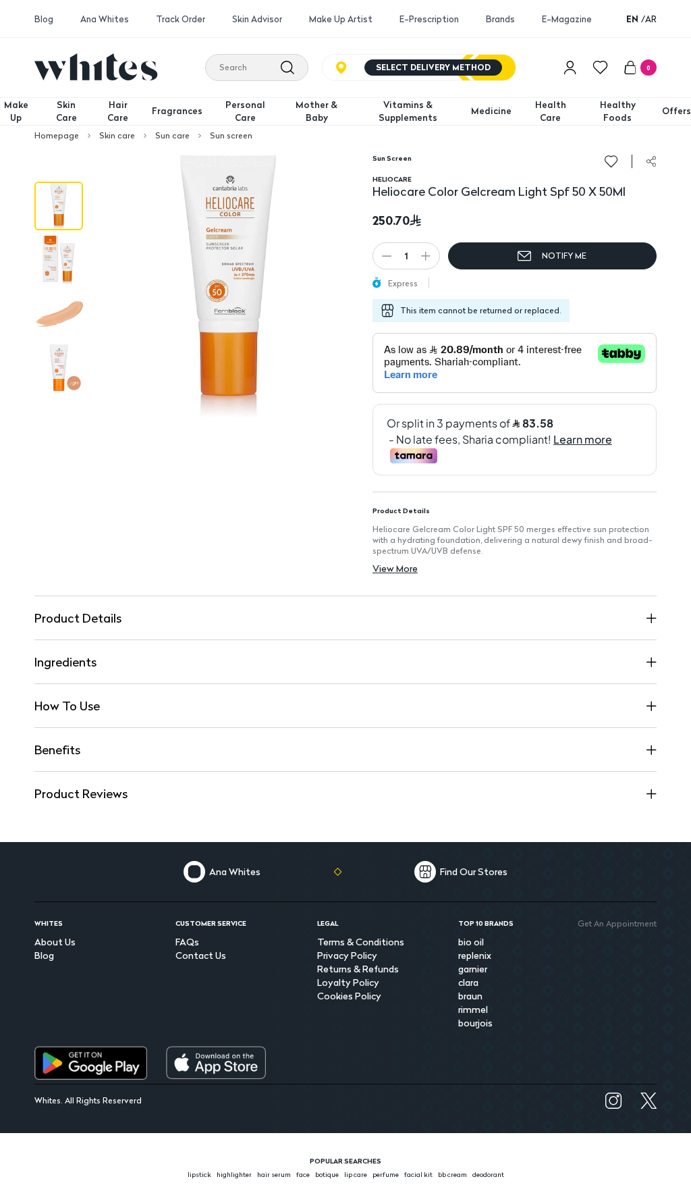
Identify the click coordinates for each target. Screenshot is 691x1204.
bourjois (475, 1022)
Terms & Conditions (360, 941)
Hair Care (117, 111)
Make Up (16, 111)
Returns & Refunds (358, 968)
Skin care (117, 135)
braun (470, 995)
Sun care (172, 135)
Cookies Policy (349, 995)
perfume (385, 1174)
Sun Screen (392, 158)
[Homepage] (96, 66)
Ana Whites (104, 19)
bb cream (452, 1174)
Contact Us (200, 955)
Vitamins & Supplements (408, 111)
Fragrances (177, 111)
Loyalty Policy (348, 982)
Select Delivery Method (433, 67)
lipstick (199, 1174)
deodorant (488, 1174)
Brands (500, 19)
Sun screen (231, 135)
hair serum (274, 1174)
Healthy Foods (618, 111)
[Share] (651, 161)
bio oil (471, 941)
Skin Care (66, 111)
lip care (355, 1174)
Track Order (180, 19)
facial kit (418, 1174)
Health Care (550, 111)
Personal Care (245, 111)
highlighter (234, 1174)
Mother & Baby (316, 111)
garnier (472, 968)
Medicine (491, 111)
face (303, 1174)
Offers (676, 111)
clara (468, 982)
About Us (55, 941)
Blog (43, 19)
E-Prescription (429, 19)
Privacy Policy (347, 955)
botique (327, 1174)
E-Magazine (567, 19)
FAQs (187, 941)
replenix (474, 955)
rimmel (473, 1009)
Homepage (56, 135)
